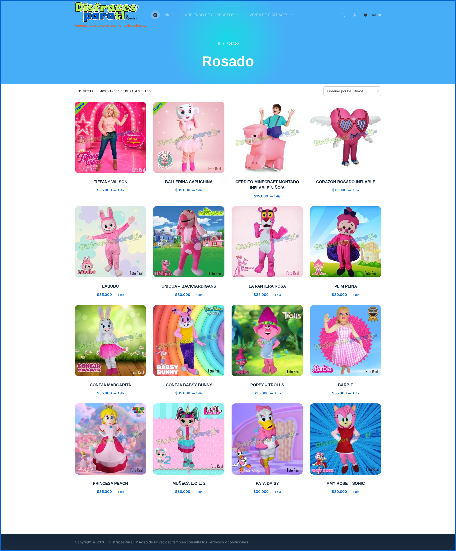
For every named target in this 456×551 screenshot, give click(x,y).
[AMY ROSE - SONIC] (345, 439)
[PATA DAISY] (267, 439)
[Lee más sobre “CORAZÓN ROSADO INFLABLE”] (324, 167)
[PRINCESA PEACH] (110, 439)
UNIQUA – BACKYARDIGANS (189, 286)
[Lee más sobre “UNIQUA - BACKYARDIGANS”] (167, 271)
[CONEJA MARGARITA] (110, 340)
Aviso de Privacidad (155, 542)
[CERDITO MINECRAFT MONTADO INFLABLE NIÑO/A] (267, 137)
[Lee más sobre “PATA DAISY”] (245, 469)
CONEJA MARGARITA (110, 385)
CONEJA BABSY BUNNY (189, 385)
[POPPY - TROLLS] (267, 340)
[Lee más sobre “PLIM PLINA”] (324, 271)
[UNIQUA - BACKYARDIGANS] (188, 241)
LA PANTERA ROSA (267, 286)
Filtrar (88, 91)
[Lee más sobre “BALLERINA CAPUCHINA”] (167, 167)
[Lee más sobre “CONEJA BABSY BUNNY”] (167, 370)
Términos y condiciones (228, 542)
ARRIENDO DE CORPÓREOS (209, 15)
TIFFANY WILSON (110, 182)
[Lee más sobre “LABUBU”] (89, 271)
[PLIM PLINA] (345, 241)
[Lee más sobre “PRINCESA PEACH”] (89, 469)
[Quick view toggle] (131, 167)
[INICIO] (219, 43)
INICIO (168, 15)
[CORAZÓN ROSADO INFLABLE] (345, 137)
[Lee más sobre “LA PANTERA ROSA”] (245, 271)
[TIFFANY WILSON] (110, 137)
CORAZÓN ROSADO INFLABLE (345, 182)
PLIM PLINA (345, 286)
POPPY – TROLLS (267, 385)
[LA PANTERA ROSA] (267, 241)
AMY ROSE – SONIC (346, 483)
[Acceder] (354, 15)
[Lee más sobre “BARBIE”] (324, 370)
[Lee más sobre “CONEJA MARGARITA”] (89, 370)
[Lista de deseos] (365, 15)
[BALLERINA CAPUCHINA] (188, 137)
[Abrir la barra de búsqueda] (343, 15)
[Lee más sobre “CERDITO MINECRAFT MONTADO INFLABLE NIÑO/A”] (245, 167)
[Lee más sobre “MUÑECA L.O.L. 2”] (167, 469)
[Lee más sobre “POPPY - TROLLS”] (245, 370)
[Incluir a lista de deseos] (110, 167)
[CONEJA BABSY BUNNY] (188, 340)
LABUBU (110, 286)
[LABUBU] (110, 241)
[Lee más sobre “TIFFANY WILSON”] (89, 167)
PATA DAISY (267, 483)
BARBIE (345, 385)
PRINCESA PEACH (110, 483)
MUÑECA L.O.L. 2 (188, 483)
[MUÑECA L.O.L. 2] (188, 439)
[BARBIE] (345, 340)
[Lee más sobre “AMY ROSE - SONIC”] (324, 469)
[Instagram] (155, 14)
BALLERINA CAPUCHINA (189, 182)
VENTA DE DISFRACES (269, 15)
